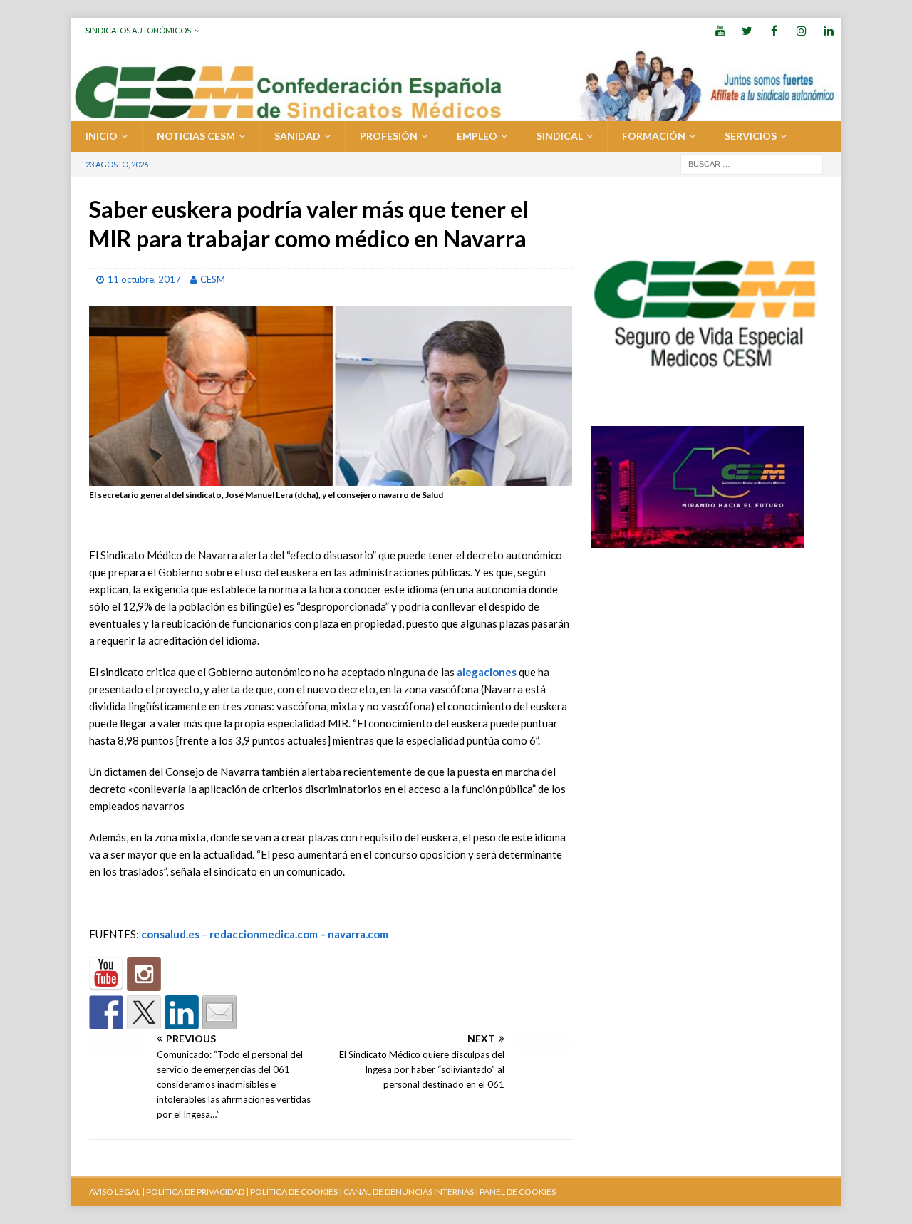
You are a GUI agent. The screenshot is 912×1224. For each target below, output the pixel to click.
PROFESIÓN (389, 136)
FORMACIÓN (653, 136)
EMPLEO (477, 136)
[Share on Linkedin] (182, 1012)
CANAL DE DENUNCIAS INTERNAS (408, 1191)
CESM (212, 279)
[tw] (747, 30)
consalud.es (170, 934)
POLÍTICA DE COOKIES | (296, 1191)
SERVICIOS (751, 136)
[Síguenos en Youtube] (106, 974)
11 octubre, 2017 (144, 279)
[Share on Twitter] (144, 1012)
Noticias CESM (196, 136)
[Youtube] (720, 30)
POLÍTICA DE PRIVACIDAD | (197, 1191)
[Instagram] (801, 30)
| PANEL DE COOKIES (515, 1191)
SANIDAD (297, 136)
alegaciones (487, 671)
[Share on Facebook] (106, 1012)
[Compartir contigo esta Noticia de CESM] (219, 1012)
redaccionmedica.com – (268, 934)
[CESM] (144, 974)
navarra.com (358, 934)
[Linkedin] (828, 30)
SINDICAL (560, 136)
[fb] (774, 30)
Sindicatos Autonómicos (138, 30)
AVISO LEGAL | (117, 1191)
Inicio (102, 136)
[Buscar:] (751, 163)
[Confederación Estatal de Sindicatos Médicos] (456, 113)
